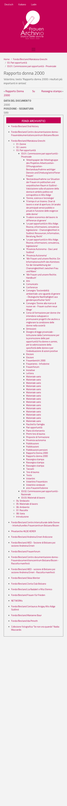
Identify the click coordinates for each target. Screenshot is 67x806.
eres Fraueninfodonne (37, 488)
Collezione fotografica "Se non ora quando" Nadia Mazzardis (35, 628)
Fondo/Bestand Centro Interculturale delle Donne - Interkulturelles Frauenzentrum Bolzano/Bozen (35, 524)
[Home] (32, 25)
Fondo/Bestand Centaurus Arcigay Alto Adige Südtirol (33, 608)
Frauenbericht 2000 (35, 360)
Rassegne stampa (35, 466)
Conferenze (32, 287)
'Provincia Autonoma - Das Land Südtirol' (41, 250)
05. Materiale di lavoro (27, 504)
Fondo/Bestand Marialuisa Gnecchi (30, 59)
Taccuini (30, 469)
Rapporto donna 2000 (37, 456)
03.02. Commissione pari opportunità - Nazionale (40, 492)
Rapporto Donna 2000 (14, 93)
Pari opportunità (34, 427)
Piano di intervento (35, 430)
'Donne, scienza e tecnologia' (40, 198)
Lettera (30, 373)
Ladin (33, 4)
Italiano (22, 4)
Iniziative (30, 370)
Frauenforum (32, 367)
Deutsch (8, 4)
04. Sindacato (22, 501)
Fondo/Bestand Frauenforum (25, 551)
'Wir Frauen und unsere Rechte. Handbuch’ (41, 276)
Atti (28, 281)
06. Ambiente (22, 507)
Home (7, 59)
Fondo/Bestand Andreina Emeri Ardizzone (32, 537)
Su (33, 91)
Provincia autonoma (36, 440)
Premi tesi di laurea (35, 434)
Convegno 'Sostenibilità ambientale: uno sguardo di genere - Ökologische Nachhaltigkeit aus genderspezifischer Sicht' (43, 295)
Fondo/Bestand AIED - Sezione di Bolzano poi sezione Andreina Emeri (33, 544)
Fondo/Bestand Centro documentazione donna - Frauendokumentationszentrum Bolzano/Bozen (35, 133)
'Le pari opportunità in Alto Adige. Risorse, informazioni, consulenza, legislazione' (42, 243)
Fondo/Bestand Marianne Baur (26, 615)
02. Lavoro (21, 147)
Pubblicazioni (32, 443)
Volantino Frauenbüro (37, 481)
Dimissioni (31, 329)
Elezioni (30, 354)
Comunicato (32, 284)
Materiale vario (33, 376)
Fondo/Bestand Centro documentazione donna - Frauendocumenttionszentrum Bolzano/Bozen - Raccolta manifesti (35, 560)
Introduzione (22, 516)
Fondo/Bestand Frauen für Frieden (28, 595)
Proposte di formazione (37, 437)
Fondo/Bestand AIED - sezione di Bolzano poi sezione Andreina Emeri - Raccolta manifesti (33, 570)
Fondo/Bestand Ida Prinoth (24, 621)
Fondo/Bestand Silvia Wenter (25, 578)
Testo (29, 475)
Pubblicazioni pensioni (37, 450)
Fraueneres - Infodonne (37, 364)
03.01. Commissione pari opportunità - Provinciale (31, 66)
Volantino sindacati (35, 485)
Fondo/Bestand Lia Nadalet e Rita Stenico (31, 589)
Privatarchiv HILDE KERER (23, 531)
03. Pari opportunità (17, 62)
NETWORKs (17, 600)
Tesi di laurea (32, 472)
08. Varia (20, 513)
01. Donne (21, 144)
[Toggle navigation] (33, 49)
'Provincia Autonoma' (36, 255)
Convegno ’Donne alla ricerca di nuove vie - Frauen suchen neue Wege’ (41, 306)
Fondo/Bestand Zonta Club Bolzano (28, 583)
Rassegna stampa (52, 91)
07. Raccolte (22, 510)
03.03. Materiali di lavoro (33, 497)
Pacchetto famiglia (35, 424)
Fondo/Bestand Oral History (25, 126)
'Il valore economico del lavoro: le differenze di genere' (42, 218)
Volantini (30, 478)
